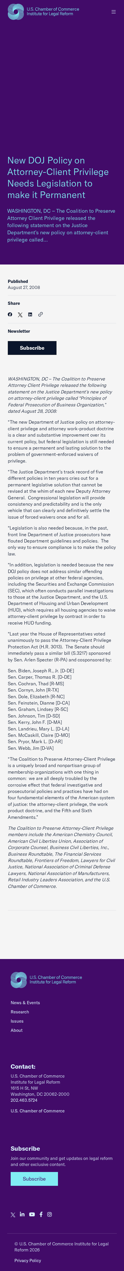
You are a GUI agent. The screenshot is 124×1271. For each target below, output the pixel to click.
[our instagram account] (49, 1214)
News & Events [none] (25, 1002)
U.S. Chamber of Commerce (38, 1111)
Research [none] (20, 1012)
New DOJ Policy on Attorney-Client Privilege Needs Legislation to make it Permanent (58, 177)
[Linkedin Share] (30, 314)
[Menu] (113, 11)
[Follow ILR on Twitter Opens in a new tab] (13, 1214)
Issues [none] (17, 1021)
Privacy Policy (27, 1260)
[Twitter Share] (20, 314)
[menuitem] (62, 1004)
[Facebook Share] (10, 314)
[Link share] (41, 314)
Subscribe (32, 348)
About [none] (16, 1030)
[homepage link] (43, 11)
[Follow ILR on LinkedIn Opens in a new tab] (22, 1214)
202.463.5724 (24, 1100)
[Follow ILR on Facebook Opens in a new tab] (41, 1214)
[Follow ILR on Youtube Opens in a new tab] (32, 1214)
